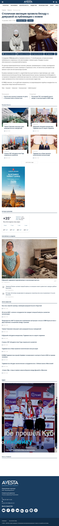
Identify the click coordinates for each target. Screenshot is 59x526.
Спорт (52, 5)
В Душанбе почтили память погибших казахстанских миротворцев (26, 450)
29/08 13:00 (7, 131)
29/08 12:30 (36, 131)
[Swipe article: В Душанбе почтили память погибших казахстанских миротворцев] (29, 417)
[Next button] (56, 417)
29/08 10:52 (5, 366)
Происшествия (22, 88)
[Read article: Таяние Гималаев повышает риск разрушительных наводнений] (15, 117)
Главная (4, 10)
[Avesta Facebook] (8, 510)
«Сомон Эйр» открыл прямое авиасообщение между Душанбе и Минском (24, 370)
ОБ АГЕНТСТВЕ (13, 521)
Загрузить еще (29, 162)
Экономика (14, 5)
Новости (9, 10)
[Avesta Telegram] (31, 510)
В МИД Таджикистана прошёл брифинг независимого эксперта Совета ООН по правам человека (28, 356)
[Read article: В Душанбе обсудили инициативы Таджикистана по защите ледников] (44, 117)
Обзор (5, 124)
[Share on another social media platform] (56, 54)
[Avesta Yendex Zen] (26, 511)
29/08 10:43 (5, 373)
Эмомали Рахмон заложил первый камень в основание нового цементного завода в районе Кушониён (31, 287)
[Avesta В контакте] (17, 510)
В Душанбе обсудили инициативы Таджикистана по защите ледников (43, 127)
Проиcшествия (43, 5)
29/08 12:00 (7, 158)
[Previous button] (3, 417)
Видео (7, 447)
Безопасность (24, 5)
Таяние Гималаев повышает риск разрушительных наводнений (14, 127)
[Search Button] (56, 2)
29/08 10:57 (5, 359)
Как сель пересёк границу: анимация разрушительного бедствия (22, 306)
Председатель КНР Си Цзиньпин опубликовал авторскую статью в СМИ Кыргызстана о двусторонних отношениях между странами (29, 321)
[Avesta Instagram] (13, 510)
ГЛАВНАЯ (4, 521)
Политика (6, 5)
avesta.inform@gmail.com (8, 503)
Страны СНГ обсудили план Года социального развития (14, 154)
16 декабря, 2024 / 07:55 (9, 20)
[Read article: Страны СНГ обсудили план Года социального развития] (15, 144)
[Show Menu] (2, 2)
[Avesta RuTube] (22, 511)
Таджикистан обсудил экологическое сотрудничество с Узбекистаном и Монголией (27, 363)
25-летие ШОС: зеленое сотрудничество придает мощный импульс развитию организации (26, 313)
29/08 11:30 (36, 158)
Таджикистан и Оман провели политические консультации (42, 154)
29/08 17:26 (5, 308)
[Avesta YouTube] (3, 510)
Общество (33, 5)
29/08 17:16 (5, 316)
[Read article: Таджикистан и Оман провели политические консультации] (44, 144)
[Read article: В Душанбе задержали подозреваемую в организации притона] (29, 258)
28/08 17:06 (5, 325)
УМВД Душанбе (32, 88)
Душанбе (8, 88)
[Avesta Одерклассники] (36, 510)
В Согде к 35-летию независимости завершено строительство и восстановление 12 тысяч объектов (30, 294)
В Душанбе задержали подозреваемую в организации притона (20, 280)
